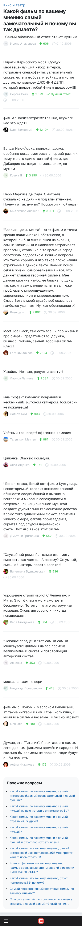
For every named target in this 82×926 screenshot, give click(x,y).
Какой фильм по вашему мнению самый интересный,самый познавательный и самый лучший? (42, 795)
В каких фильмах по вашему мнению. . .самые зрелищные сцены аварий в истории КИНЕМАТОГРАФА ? (42, 867)
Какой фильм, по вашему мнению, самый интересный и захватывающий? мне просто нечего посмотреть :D (41, 852)
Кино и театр (14, 5)
